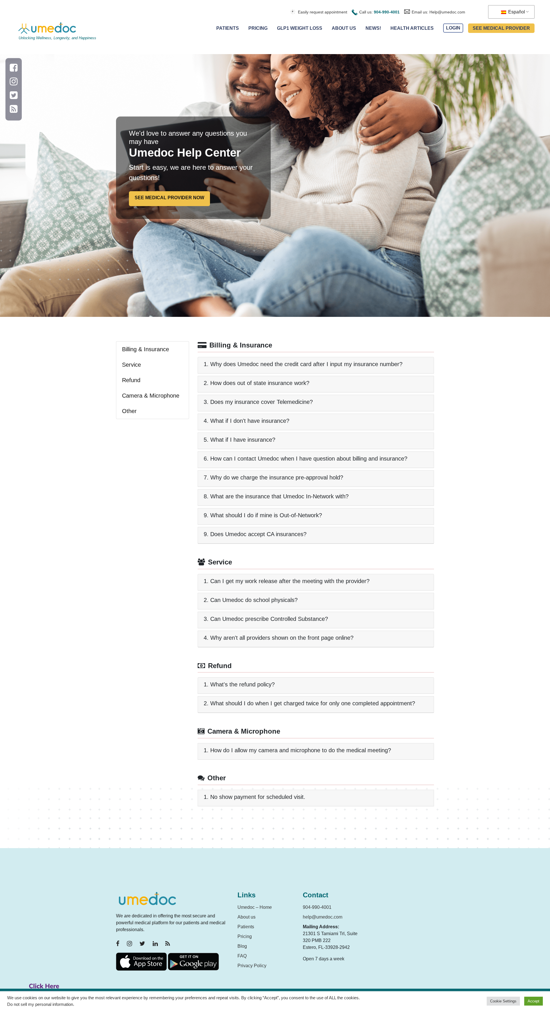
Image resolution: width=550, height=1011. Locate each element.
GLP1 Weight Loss (299, 28)
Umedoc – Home (254, 907)
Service (131, 365)
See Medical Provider (501, 28)
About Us (344, 28)
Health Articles (412, 28)
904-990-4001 (387, 12)
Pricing (258, 28)
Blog (242, 946)
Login (453, 28)
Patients (227, 28)
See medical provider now (169, 197)
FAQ (242, 955)
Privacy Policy (251, 965)
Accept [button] (533, 1001)
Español (516, 11)
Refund (131, 380)
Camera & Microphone (150, 395)
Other (129, 411)
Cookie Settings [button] (503, 1001)
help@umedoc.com (322, 917)
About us (246, 917)
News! (373, 28)
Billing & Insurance (145, 349)
